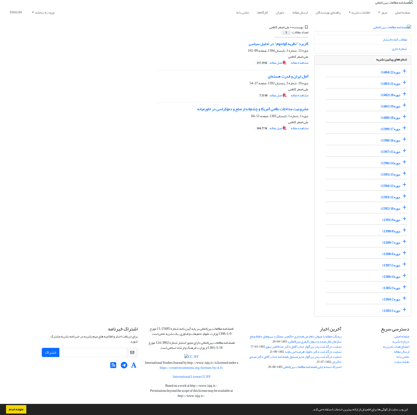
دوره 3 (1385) (391, 288)
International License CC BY (191, 376)
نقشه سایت (401, 361)
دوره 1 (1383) (391, 311)
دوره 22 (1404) (390, 72)
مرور (384, 12)
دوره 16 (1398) (390, 140)
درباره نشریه (400, 341)
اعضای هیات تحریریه (396, 346)
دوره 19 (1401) (390, 106)
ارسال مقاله (300, 12)
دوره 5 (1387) (391, 265)
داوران (280, 12)
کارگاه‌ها (262, 12)
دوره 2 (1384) (391, 299)
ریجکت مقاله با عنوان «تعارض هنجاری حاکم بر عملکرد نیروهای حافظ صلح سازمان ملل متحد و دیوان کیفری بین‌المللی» (295, 339)
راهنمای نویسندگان (328, 12)
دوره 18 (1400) (390, 117)
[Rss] (113, 366)
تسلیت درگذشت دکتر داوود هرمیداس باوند (313, 351)
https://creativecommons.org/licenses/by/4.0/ (191, 368)
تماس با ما (242, 12)
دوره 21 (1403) (390, 83)
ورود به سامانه (44, 12)
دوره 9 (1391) (391, 220)
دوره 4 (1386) (391, 276)
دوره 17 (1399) (390, 129)
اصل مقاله (270, 62)
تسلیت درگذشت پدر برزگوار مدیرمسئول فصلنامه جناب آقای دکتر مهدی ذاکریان (295, 359)
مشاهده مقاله (299, 62)
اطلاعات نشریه (360, 12)
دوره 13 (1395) (390, 174)
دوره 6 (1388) (391, 254)
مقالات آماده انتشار (395, 39)
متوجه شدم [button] (16, 409)
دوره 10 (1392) (390, 208)
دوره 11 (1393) (390, 197)
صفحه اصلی (402, 12)
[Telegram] (124, 366)
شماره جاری (399, 48)
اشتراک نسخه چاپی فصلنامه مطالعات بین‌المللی (312, 367)
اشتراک (50, 352)
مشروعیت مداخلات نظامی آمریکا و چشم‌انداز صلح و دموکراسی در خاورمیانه (252, 109)
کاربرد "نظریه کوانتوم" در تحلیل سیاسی (278, 43)
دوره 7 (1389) (391, 242)
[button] (311, 410)
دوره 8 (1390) (391, 231)
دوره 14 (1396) (390, 163)
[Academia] (134, 366)
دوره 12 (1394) (390, 186)
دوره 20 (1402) (390, 95)
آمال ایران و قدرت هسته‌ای (288, 76)
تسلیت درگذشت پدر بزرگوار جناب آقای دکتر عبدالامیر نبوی (303, 346)
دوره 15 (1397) (390, 152)
